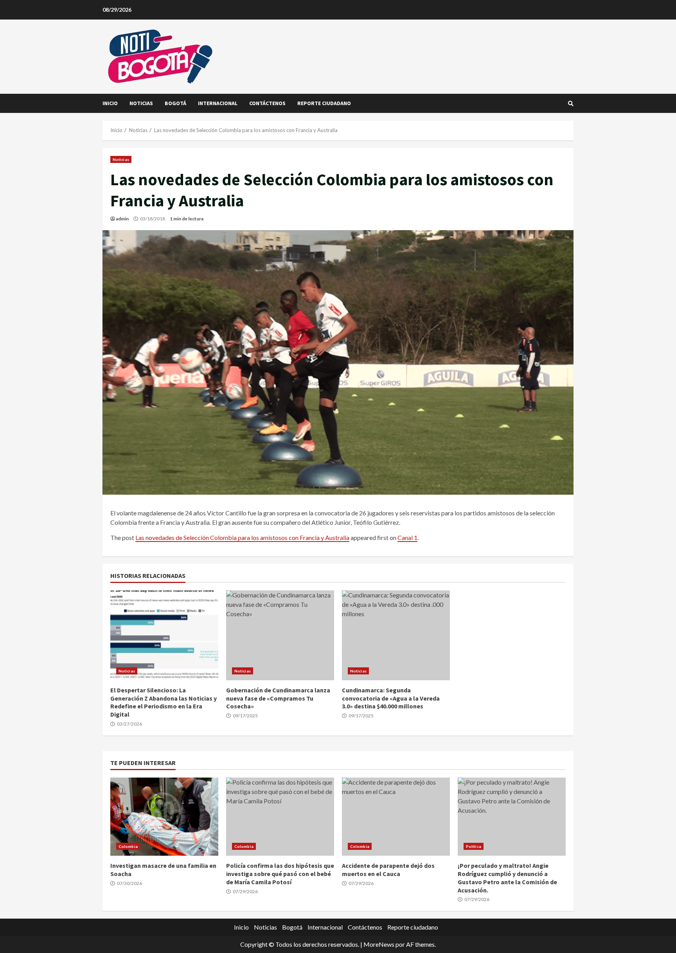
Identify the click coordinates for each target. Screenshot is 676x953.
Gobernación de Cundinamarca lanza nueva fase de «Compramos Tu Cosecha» (280, 635)
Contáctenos (267, 103)
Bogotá (175, 103)
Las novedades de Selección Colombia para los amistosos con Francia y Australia (242, 537)
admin (122, 219)
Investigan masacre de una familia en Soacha (164, 817)
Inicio (110, 103)
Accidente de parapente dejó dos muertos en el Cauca (396, 817)
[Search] (571, 103)
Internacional (217, 103)
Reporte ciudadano (324, 103)
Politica (473, 846)
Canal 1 (407, 537)
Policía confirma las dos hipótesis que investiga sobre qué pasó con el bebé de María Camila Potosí (280, 817)
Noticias (141, 103)
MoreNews (378, 944)
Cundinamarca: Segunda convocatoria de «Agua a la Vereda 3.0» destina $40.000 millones (396, 635)
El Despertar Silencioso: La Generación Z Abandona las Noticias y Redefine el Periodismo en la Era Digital (164, 635)
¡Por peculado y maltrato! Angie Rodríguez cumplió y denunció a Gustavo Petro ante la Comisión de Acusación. (512, 817)
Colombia (128, 846)
